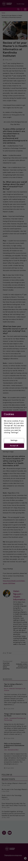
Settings (14, 440)
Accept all (14, 445)
